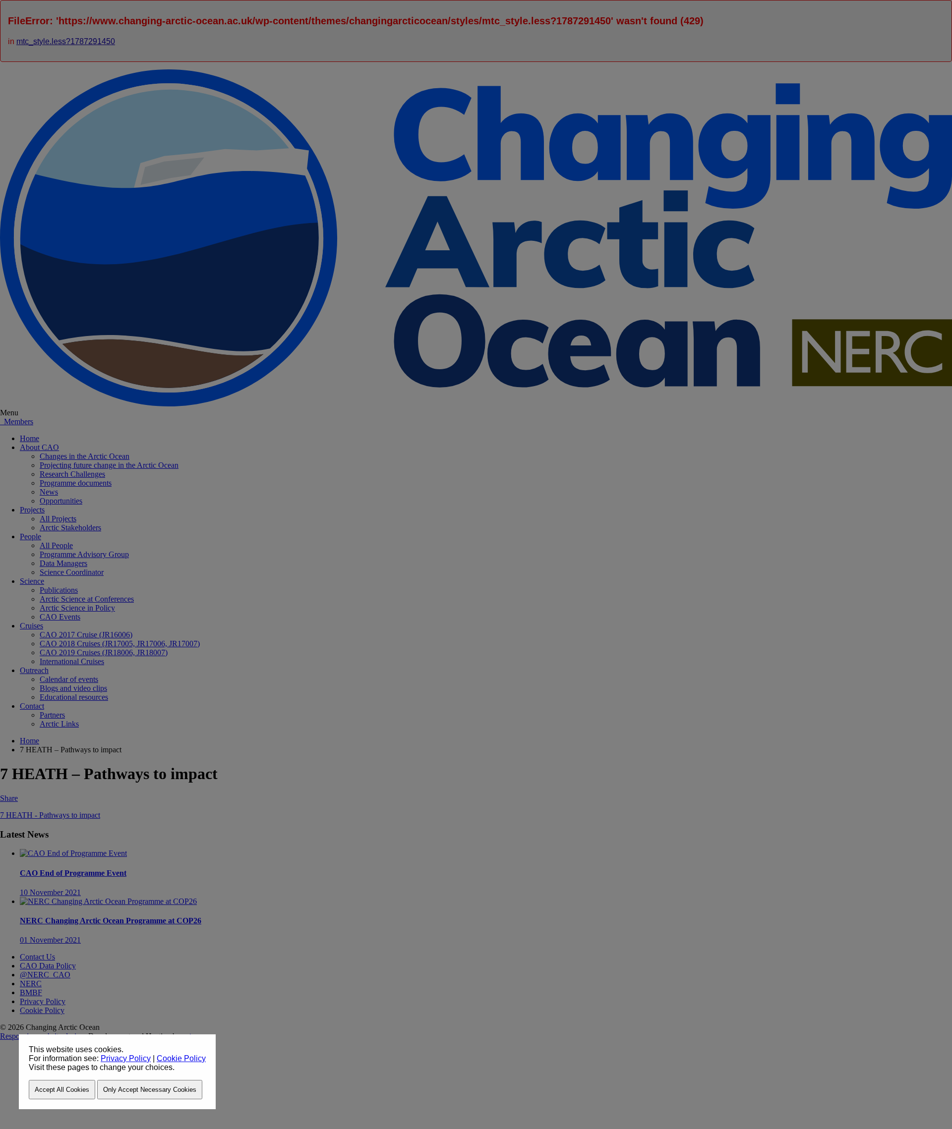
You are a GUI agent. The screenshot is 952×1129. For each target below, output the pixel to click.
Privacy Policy (126, 1058)
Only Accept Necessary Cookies (149, 1089)
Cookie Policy (181, 1058)
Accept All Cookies (62, 1089)
